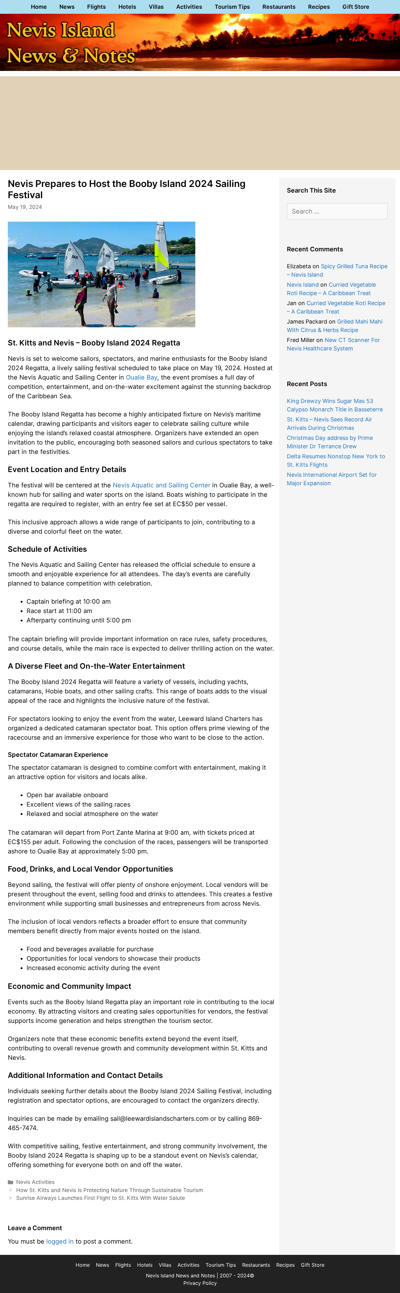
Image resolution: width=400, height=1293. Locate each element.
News (67, 6)
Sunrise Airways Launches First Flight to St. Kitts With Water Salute (100, 1198)
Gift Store (355, 6)
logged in (60, 1241)
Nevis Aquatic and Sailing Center (161, 485)
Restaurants (279, 6)
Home (39, 6)
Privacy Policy (200, 1283)
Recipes (319, 6)
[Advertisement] (200, 123)
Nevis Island (303, 284)
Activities (189, 6)
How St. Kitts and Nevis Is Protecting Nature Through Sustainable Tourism (109, 1190)
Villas (156, 6)
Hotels (127, 6)
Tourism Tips (232, 6)
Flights (96, 6)
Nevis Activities (35, 1182)
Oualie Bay (141, 377)
